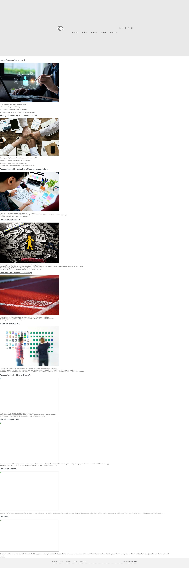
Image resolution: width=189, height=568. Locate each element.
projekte (103, 32)
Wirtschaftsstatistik (8, 469)
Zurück (2, 555)
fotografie (94, 32)
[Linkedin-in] (120, 28)
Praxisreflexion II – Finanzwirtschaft (15, 375)
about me (75, 32)
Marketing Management (10, 323)
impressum (113, 32)
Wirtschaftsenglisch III (9, 419)
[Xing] (123, 28)
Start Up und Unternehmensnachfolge (16, 273)
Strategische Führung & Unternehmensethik (18, 116)
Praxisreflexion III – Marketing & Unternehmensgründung (24, 169)
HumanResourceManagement (12, 60)
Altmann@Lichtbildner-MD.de (130, 561)
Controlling (5, 516)
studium (84, 32)
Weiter (2, 557)
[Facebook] (125, 28)
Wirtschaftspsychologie (10, 220)
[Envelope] (131, 28)
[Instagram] (128, 28)
